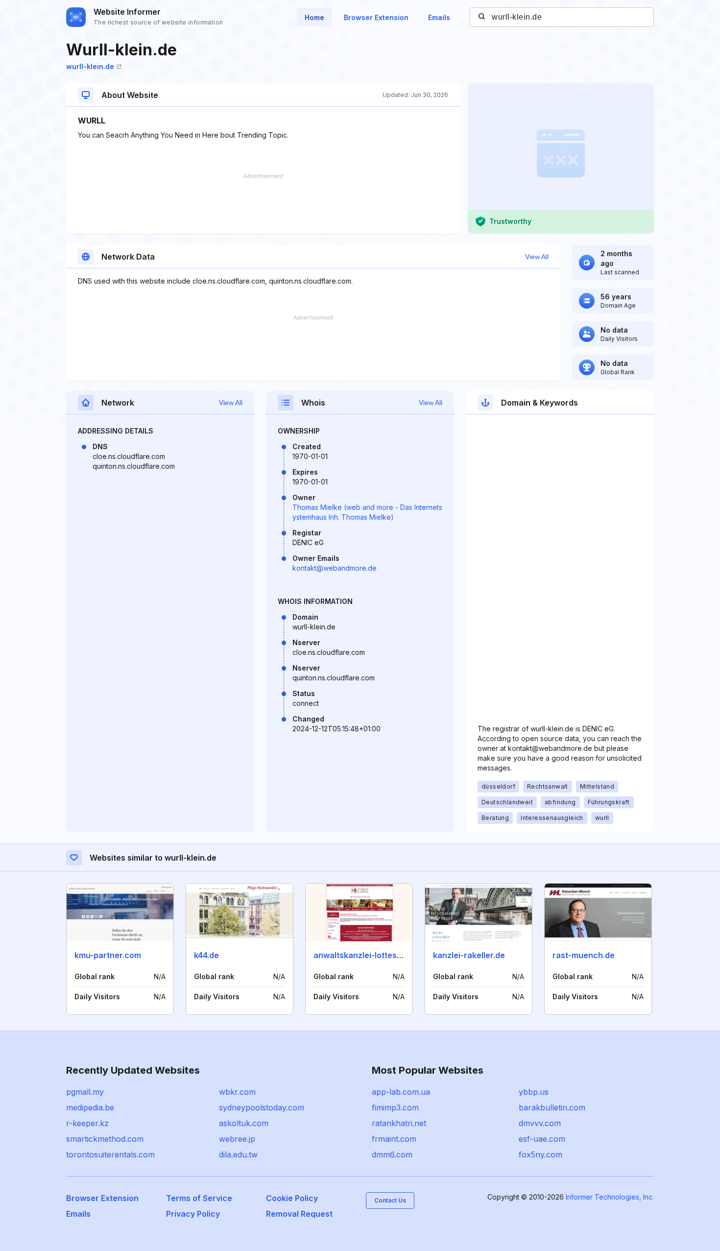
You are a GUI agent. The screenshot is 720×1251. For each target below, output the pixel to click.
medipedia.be (90, 1107)
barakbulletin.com (552, 1107)
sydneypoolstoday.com (261, 1107)
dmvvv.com (540, 1123)
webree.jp (237, 1139)
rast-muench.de (583, 955)
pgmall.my (85, 1092)
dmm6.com (392, 1154)
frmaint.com (394, 1139)
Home (314, 17)
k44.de (206, 955)
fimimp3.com (395, 1107)
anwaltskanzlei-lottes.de (360, 955)
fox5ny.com (540, 1154)
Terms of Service (199, 1198)
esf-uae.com (542, 1139)
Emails (439, 17)
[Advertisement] (263, 203)
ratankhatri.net (399, 1123)
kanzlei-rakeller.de (469, 955)
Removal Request (299, 1214)
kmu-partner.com (107, 955)
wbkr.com (237, 1092)
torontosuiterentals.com (110, 1154)
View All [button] (537, 257)
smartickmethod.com (105, 1139)
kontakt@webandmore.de (334, 568)
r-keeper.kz (87, 1123)
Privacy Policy (193, 1214)
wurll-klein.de (90, 66)
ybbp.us (534, 1092)
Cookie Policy (292, 1198)
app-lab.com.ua (401, 1092)
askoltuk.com (243, 1123)
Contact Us (390, 1200)
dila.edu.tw (238, 1154)
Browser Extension (376, 17)
